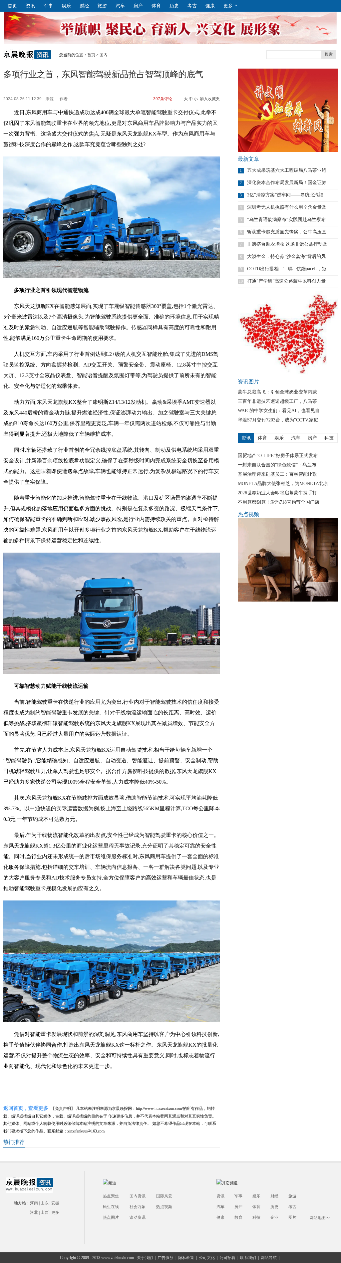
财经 (84, 5)
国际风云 (164, 1196)
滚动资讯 (138, 1217)
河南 (34, 1203)
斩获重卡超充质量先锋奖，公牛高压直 (286, 231)
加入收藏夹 (210, 99)
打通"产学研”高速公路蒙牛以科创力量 (286, 281)
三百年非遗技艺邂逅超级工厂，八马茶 (277, 401)
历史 (174, 5)
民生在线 (111, 1206)
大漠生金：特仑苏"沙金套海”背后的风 (286, 256)
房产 (138, 5)
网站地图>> (320, 1217)
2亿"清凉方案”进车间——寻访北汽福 (285, 194)
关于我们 (145, 1257)
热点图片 (111, 1217)
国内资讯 (138, 1196)
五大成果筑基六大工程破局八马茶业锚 (286, 170)
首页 (12, 5)
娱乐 (66, 5)
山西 (45, 1212)
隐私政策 (186, 1257)
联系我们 (248, 1257)
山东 (45, 1203)
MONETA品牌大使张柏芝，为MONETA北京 (283, 483)
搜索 (329, 54)
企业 (274, 1217)
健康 (210, 5)
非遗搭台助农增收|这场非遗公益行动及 (287, 244)
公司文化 (207, 1257)
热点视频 (164, 1206)
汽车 (120, 5)
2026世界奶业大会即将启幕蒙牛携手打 (277, 492)
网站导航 (269, 1257)
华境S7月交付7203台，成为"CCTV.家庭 (278, 419)
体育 (156, 5)
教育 (238, 1217)
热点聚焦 (111, 1196)
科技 (256, 1217)
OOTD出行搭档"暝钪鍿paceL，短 (286, 268)
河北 (34, 1212)
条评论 (162, 99)
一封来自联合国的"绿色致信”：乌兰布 (277, 464)
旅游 (102, 5)
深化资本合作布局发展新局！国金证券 (286, 182)
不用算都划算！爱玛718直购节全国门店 (278, 502)
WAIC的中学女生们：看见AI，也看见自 (279, 410)
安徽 (55, 1203)
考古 (192, 5)
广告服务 (165, 1257)
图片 (292, 1217)
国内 (104, 55)
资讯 (30, 5)
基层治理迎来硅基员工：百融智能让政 (277, 474)
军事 (48, 5)
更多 (55, 1212)
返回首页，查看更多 (25, 1108)
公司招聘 (227, 1257)
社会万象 (138, 1206)
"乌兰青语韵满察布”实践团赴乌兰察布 (286, 219)
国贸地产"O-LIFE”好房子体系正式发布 (278, 455)
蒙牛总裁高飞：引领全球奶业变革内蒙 (277, 391)
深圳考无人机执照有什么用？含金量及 (286, 207)
